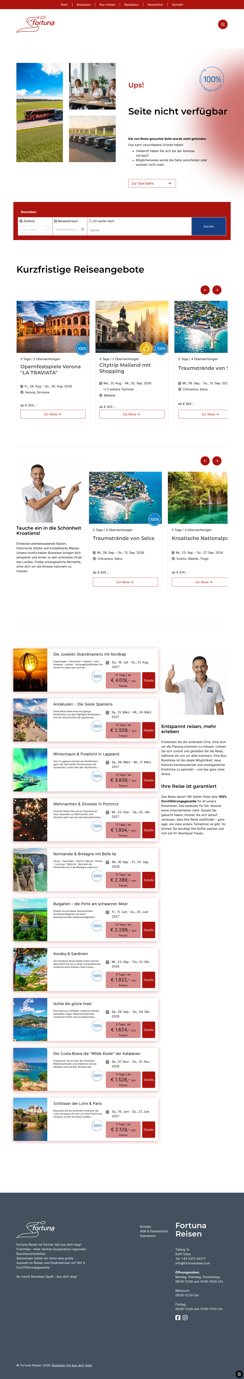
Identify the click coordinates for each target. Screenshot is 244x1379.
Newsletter (156, 4)
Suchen (209, 226)
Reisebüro (132, 4)
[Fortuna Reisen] (35, 24)
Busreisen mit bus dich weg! (72, 1365)
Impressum (148, 1236)
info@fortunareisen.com (192, 1263)
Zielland (28, 221)
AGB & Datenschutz (154, 1231)
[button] (205, 290)
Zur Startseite (143, 183)
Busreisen (84, 4)
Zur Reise (51, 414)
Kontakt (177, 4)
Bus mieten (108, 4)
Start (65, 4)
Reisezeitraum (67, 221)
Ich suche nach (103, 221)
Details (149, 680)
